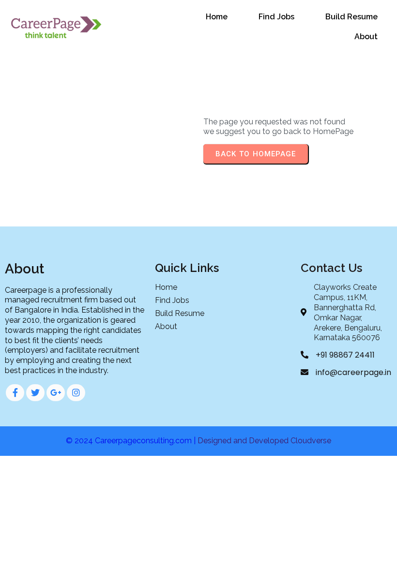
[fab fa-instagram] (76, 392)
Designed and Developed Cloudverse (264, 440)
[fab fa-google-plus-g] (55, 392)
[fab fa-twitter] (35, 392)
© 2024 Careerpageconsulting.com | (132, 440)
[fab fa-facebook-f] (15, 392)
